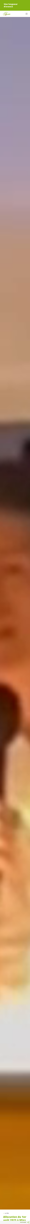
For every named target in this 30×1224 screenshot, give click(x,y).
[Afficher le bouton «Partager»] (28, 1222)
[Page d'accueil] (6, 14)
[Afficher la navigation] (27, 14)
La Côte (7, 1213)
